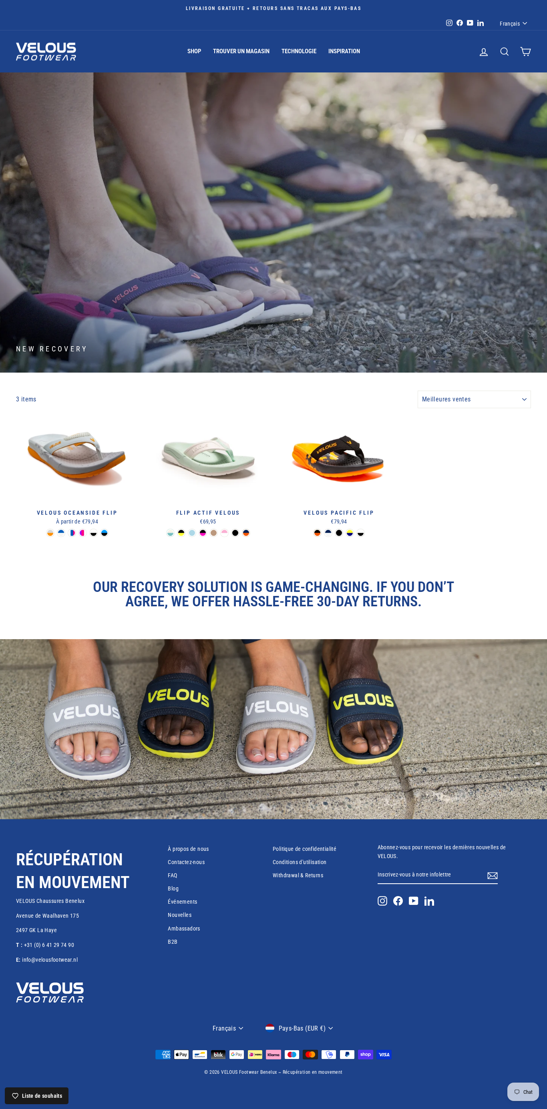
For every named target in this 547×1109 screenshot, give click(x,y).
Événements (182, 901)
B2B (172, 942)
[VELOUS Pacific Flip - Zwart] (339, 533)
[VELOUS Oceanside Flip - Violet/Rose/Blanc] (82, 533)
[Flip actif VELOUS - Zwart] (235, 533)
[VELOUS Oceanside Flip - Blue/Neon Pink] (72, 533)
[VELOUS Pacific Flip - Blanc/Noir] (360, 533)
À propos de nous (188, 849)
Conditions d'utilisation (300, 862)
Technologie (299, 51)
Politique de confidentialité (304, 849)
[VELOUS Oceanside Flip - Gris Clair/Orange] (50, 533)
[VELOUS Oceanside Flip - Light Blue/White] (61, 533)
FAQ (172, 875)
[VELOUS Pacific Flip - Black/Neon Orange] (317, 533)
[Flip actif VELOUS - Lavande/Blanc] (224, 533)
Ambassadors (184, 928)
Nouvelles (179, 915)
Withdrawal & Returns (298, 875)
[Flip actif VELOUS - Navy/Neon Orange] (246, 533)
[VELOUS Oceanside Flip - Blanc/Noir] (93, 533)
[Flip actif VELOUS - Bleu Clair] (192, 533)
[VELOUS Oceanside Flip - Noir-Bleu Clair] (104, 533)
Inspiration (344, 51)
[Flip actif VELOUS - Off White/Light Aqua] (170, 533)
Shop (194, 51)
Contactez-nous (186, 862)
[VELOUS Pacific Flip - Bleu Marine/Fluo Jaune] (350, 533)
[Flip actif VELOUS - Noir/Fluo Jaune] (181, 533)
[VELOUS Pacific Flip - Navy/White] (328, 533)
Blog (173, 888)
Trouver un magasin (241, 51)
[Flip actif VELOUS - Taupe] (213, 533)
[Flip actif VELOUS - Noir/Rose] (203, 533)
